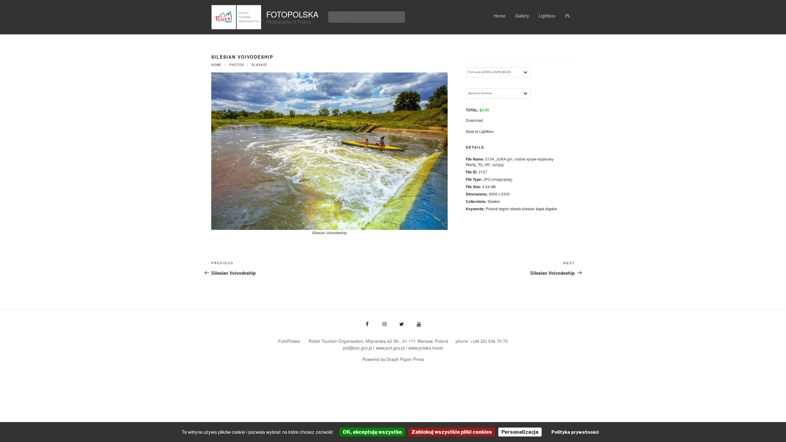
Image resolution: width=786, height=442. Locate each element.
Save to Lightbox (480, 131)
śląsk (540, 208)
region (504, 208)
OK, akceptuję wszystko (372, 432)
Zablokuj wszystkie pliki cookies (451, 432)
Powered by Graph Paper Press (393, 359)
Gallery (522, 16)
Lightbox (547, 16)
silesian (528, 208)
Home (499, 16)
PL (567, 16)
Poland (492, 208)
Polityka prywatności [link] (575, 432)
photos (236, 65)
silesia (515, 208)
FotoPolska (292, 14)
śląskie (551, 208)
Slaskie (259, 65)
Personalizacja (520, 432)
